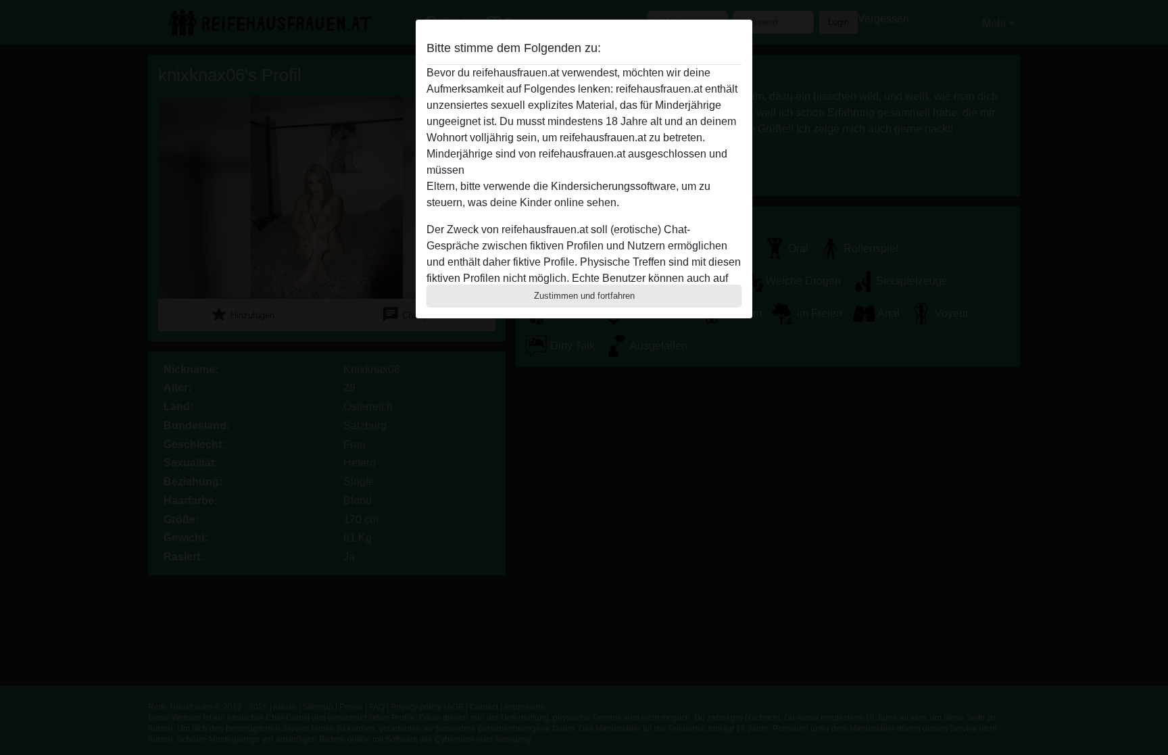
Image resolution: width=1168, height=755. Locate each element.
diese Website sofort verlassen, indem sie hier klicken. (596, 170)
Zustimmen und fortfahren (584, 296)
